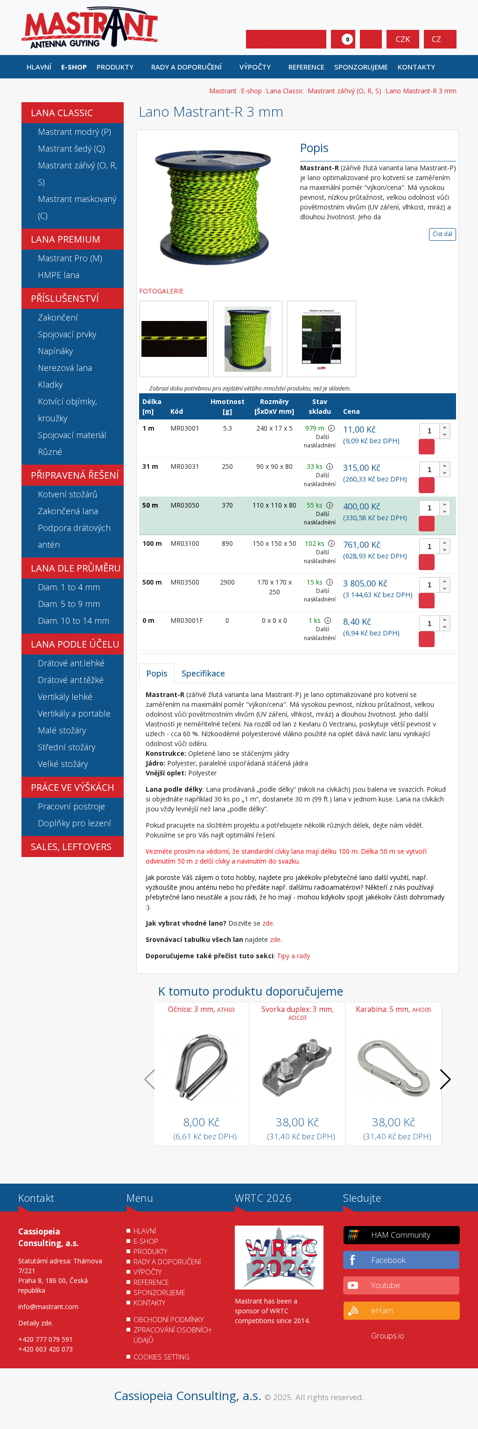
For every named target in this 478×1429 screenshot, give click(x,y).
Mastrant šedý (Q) (71, 148)
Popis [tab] (157, 673)
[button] (118, 66)
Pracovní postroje (71, 806)
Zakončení (58, 317)
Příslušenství (65, 298)
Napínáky (55, 350)
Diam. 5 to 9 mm (69, 603)
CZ (437, 39)
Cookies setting (162, 1356)
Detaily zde (35, 1322)
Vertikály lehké (65, 696)
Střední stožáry (66, 747)
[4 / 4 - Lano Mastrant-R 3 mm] (321, 339)
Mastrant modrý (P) (74, 131)
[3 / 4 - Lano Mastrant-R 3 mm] (247, 339)
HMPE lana (58, 274)
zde (267, 923)
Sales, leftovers (71, 846)
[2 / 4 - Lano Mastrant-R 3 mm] (174, 339)
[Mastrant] (89, 26)
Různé (50, 451)
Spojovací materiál (72, 434)
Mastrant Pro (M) (70, 258)
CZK (403, 39)
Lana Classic (62, 112)
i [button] (331, 428)
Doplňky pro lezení (74, 823)
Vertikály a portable (74, 713)
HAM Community (400, 1234)
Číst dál (442, 234)
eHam (382, 1310)
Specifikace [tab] (203, 673)
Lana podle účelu (75, 644)
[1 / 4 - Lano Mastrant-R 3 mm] (212, 207)
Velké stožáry (63, 763)
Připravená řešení (75, 475)
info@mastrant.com (48, 1306)
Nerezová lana (65, 367)
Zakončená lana (68, 510)
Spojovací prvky (67, 334)
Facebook (388, 1260)
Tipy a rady (293, 955)
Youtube (385, 1285)
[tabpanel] (298, 825)
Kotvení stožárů (68, 494)
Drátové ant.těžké (71, 679)
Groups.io (387, 1335)
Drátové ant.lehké (71, 663)
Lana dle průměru (76, 568)
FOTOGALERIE (162, 290)
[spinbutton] (435, 431)
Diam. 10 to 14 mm (73, 620)
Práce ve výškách (72, 787)
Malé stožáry (62, 730)
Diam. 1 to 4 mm (69, 587)
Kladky (50, 384)
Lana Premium (65, 239)
